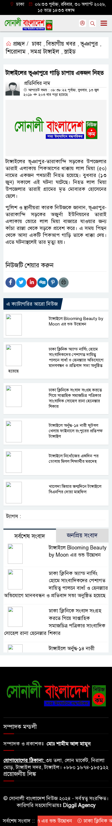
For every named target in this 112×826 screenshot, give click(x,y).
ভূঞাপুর (89, 43)
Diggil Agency (79, 805)
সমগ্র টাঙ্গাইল (44, 51)
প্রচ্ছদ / (19, 43)
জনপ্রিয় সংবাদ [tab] (82, 535)
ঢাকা (36, 43)
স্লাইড (70, 51)
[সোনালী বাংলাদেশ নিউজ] (56, 693)
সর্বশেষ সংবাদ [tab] (29, 536)
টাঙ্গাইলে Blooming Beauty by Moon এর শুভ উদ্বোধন (76, 321)
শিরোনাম (16, 51)
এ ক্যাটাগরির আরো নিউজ (32, 304)
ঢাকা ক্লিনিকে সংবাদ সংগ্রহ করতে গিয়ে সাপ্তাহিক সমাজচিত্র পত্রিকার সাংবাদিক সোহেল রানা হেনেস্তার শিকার (75, 398)
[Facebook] (10, 282)
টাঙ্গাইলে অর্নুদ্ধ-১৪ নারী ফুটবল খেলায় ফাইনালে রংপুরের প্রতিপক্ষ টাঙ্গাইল (76, 431)
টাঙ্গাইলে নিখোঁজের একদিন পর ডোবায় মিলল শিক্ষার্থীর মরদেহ (74, 458)
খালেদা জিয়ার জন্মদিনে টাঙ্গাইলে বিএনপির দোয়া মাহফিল (75, 489)
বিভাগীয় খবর (61, 43)
